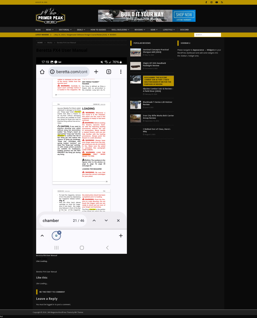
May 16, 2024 (149, 55)
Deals (80, 30)
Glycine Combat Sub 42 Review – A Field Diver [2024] (158, 84)
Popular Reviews (142, 43)
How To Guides (98, 30)
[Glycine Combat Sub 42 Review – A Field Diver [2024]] (135, 79)
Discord (184, 30)
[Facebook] (206, 2)
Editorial (64, 30)
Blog (38, 30)
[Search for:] (207, 35)
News (48, 30)
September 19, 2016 (152, 121)
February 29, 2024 (151, 94)
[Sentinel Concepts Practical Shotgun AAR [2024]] (135, 52)
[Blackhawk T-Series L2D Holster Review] (135, 105)
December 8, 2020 (151, 68)
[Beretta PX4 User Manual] (81, 252)
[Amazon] (222, 2)
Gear (153, 30)
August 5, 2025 (150, 134)
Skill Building (119, 30)
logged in (50, 304)
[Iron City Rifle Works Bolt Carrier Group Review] (135, 118)
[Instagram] (211, 2)
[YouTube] (216, 2)
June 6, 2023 (149, 107)
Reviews (139, 30)
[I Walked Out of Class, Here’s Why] (135, 132)
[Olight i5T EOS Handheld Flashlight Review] (135, 66)
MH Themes (78, 312)
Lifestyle (168, 30)
